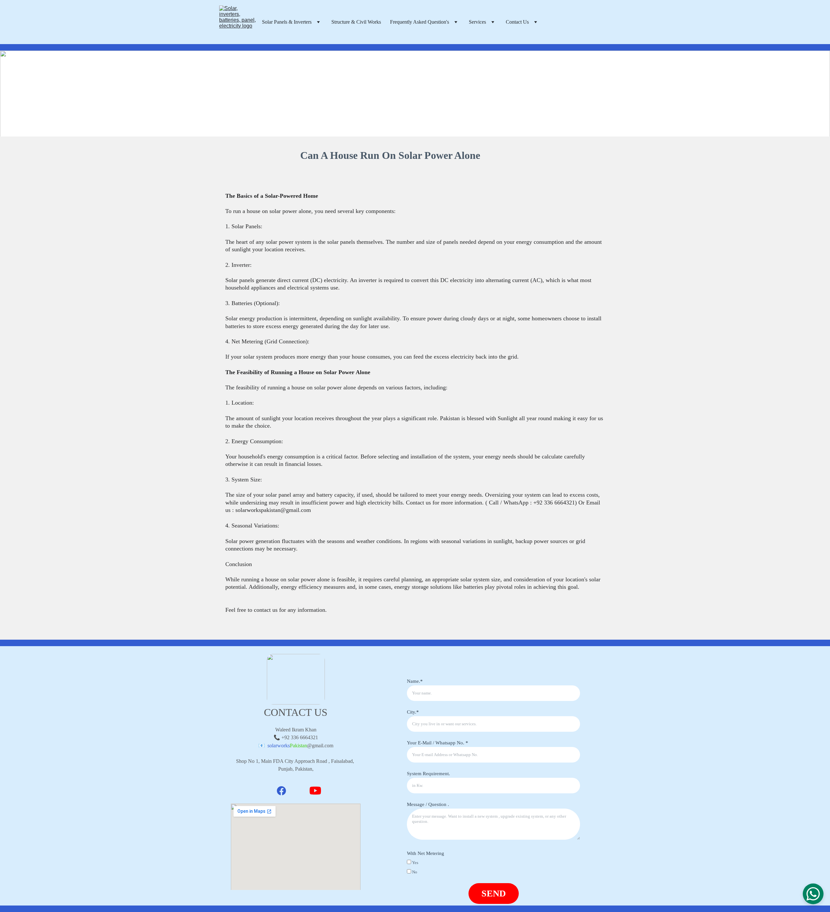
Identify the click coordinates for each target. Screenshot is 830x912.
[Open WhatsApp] (813, 893)
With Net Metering (425, 853)
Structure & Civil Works (356, 22)
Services (477, 22)
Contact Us (517, 22)
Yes (414, 862)
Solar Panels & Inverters (287, 22)
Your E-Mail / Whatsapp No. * (437, 742)
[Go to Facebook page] (281, 790)
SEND (493, 893)
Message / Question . (428, 804)
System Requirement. (428, 773)
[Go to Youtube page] (315, 790)
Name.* (415, 681)
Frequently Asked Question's (419, 22)
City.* (413, 712)
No (414, 872)
